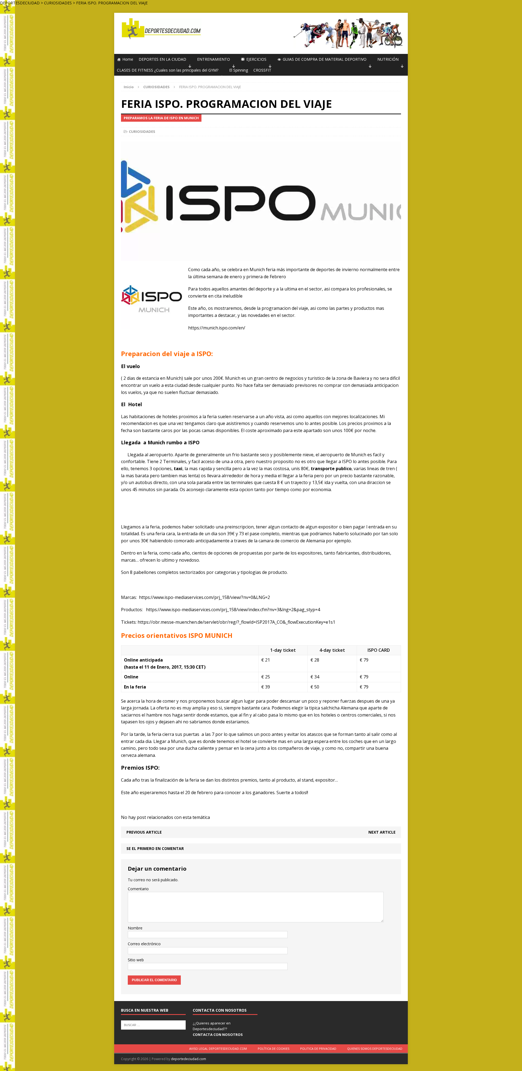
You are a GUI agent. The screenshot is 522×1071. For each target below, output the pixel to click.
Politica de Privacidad (318, 1048)
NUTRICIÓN (388, 59)
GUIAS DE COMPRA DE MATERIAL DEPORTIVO (324, 59)
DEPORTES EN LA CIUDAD (162, 59)
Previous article (144, 832)
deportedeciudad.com (188, 1059)
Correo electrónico (144, 943)
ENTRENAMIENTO (213, 59)
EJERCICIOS (256, 59)
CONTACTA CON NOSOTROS (218, 1034)
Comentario (138, 888)
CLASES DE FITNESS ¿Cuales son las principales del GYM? (167, 70)
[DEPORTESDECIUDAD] (160, 29)
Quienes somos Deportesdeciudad (374, 1048)
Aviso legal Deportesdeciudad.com (218, 1048)
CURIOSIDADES (142, 131)
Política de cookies (273, 1048)
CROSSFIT (262, 70)
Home (127, 59)
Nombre (135, 928)
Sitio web (136, 959)
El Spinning (238, 70)
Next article (382, 832)
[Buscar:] (153, 1024)
